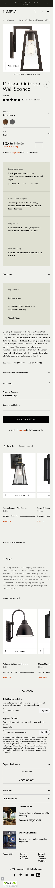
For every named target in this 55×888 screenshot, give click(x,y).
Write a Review (35, 100)
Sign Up (44, 710)
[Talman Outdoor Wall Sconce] (19, 469)
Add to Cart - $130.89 (26, 419)
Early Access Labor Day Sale (27, 3)
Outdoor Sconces (8, 20)
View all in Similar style (12, 542)
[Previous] (5, 3)
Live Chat (15, 183)
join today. (23, 815)
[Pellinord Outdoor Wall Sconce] (20, 626)
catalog (35, 839)
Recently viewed (26, 446)
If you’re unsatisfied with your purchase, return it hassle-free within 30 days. (24, 229)
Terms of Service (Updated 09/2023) (42, 857)
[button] (11, 99)
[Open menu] (48, 11)
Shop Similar (20, 495)
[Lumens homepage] (9, 12)
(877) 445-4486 (31, 183)
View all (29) (13, 66)
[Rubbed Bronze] (5, 122)
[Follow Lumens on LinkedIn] (38, 875)
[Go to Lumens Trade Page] (9, 816)
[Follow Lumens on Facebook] (15, 875)
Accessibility (8, 854)
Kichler (8, 96)
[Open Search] (34, 11)
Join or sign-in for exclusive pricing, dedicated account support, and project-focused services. (25, 206)
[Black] (12, 122)
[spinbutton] (39, 145)
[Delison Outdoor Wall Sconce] (26, 48)
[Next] (47, 3)
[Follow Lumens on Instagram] (26, 875)
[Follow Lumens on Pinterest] (20, 875)
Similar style (9, 446)
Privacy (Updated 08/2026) (24, 856)
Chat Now (27, 771)
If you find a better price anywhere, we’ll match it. (25, 254)
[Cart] (41, 12)
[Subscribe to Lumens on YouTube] (32, 875)
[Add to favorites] (46, 84)
